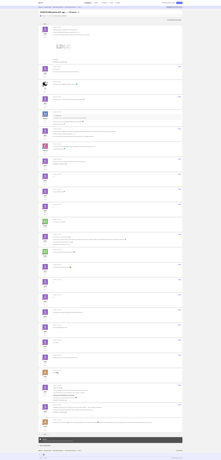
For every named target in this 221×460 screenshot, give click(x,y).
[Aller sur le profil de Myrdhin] (45, 221)
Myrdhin (45, 225)
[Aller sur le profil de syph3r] (40, 16)
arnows (45, 376)
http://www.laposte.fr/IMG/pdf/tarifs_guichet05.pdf (63, 395)
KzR (45, 88)
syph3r (44, 15)
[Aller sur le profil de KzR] (45, 84)
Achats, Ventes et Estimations (61, 15)
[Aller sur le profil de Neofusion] (45, 114)
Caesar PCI (45, 150)
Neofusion (45, 118)
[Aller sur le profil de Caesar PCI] (45, 146)
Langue (40, 457)
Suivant (45, 434)
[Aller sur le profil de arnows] (45, 372)
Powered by (176, 457)
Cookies (45, 457)
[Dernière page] (48, 24)
